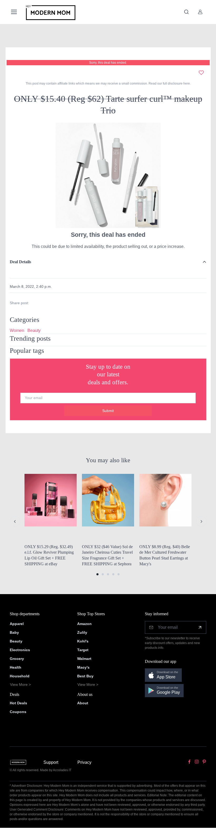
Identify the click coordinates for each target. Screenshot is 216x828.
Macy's (83, 667)
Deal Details (20, 262)
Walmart (84, 658)
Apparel (17, 624)
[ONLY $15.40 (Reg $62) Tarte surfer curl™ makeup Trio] (108, 175)
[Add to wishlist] (201, 72)
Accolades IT (62, 770)
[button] (97, 574)
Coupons (18, 712)
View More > (20, 684)
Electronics (20, 650)
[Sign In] (200, 12)
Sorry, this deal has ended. (108, 62)
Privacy (84, 762)
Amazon (84, 624)
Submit (108, 411)
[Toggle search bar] (186, 12)
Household (20, 676)
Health (15, 667)
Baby (14, 632)
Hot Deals (18, 703)
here (186, 83)
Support (50, 762)
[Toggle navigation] (14, 12)
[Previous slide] (15, 521)
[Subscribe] (200, 627)
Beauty (34, 330)
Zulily (82, 632)
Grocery (17, 658)
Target (83, 650)
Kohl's (83, 641)
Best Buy (85, 676)
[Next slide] (201, 521)
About (82, 703)
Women (17, 330)
